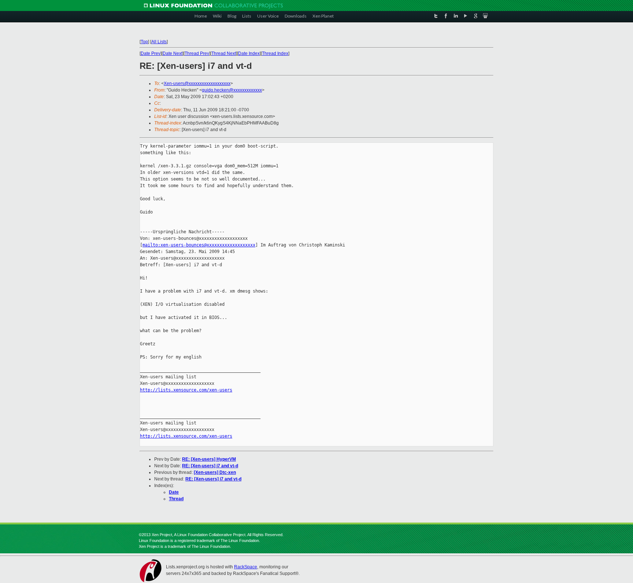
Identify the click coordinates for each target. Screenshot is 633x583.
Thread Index (275, 53)
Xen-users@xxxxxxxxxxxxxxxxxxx (197, 83)
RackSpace (245, 566)
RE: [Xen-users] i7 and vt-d (210, 465)
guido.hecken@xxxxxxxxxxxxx (232, 90)
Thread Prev (197, 53)
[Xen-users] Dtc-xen (215, 472)
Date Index (249, 53)
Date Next (172, 53)
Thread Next (223, 53)
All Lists (159, 41)
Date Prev (150, 53)
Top (144, 41)
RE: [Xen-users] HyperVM (209, 459)
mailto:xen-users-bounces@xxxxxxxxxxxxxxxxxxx (198, 245)
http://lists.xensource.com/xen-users (186, 390)
